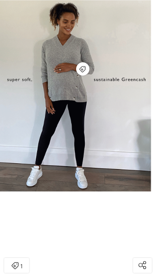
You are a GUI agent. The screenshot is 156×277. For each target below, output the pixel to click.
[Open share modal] (142, 265)
